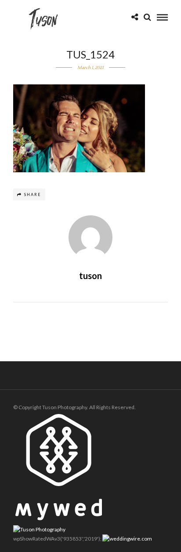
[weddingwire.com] (127, 538)
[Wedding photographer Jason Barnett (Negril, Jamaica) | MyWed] (58, 518)
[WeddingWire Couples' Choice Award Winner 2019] (39, 529)
